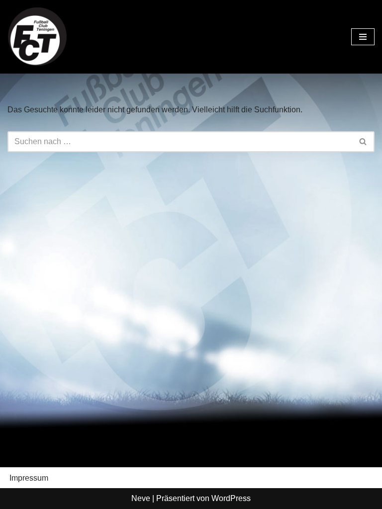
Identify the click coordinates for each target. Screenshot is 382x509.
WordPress (231, 498)
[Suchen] (363, 141)
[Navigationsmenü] (363, 36)
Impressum (28, 478)
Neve (140, 498)
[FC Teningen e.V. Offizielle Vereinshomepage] (37, 37)
